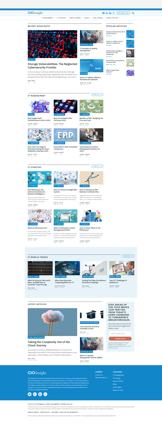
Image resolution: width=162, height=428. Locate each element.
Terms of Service (33, 412)
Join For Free (120, 339)
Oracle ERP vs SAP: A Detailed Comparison (65, 148)
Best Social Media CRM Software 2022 (63, 119)
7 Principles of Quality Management (88, 50)
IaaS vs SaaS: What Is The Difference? (90, 229)
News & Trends (75, 18)
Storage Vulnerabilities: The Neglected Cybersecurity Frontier (52, 65)
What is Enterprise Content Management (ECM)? (64, 229)
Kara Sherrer (84, 54)
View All (96, 94)
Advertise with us (101, 377)
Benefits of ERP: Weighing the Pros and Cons (91, 119)
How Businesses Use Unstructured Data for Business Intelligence (36, 192)
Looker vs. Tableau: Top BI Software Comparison (114, 42)
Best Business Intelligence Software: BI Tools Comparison (114, 52)
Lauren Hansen (33, 123)
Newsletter (124, 13)
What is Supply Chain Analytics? (112, 71)
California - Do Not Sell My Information (64, 412)
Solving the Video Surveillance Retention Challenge (94, 281)
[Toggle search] (133, 13)
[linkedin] (107, 13)
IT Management (47, 18)
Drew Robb (31, 80)
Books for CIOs (112, 18)
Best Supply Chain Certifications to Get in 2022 (39, 119)
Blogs (86, 18)
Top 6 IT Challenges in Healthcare (118, 281)
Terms (129, 346)
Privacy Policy (114, 348)
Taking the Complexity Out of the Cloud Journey (49, 343)
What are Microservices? (37, 228)
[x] (113, 13)
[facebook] (103, 13)
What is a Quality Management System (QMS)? (91, 357)
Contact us (99, 375)
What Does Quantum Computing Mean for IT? (64, 281)
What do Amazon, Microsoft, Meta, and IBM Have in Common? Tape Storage (39, 282)
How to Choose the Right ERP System (65, 191)
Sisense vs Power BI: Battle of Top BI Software (115, 32)
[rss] (110, 13)
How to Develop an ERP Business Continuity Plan (89, 191)
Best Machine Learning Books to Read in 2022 (115, 61)
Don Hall (83, 332)
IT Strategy (61, 18)
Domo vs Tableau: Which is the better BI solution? (90, 78)
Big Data (108, 35)
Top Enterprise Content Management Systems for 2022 (90, 149)
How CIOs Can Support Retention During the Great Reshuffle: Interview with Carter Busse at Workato (38, 149)
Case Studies (98, 18)
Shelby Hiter (84, 123)
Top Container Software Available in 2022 (89, 328)
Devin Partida (60, 286)
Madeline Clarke (86, 83)
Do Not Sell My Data (121, 415)
